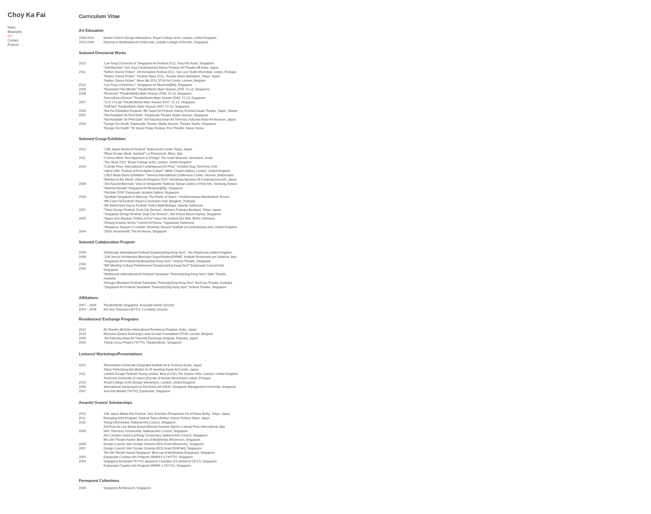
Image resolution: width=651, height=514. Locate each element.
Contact (13, 40)
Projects (13, 45)
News (12, 27)
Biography (15, 32)
